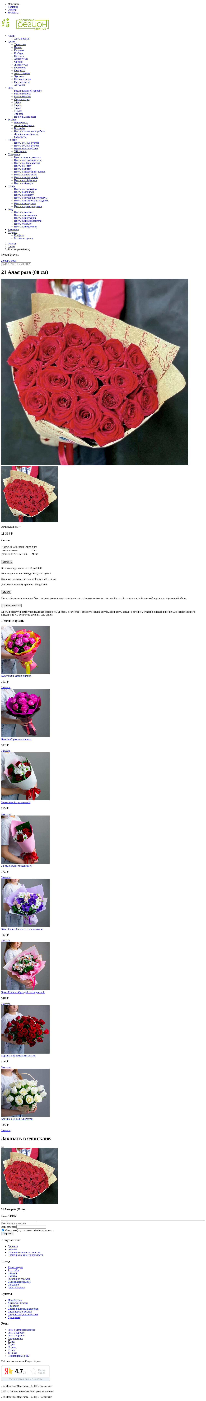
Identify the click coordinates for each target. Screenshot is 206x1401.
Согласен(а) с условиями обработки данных (29, 1230)
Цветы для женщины (25, 215)
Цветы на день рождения (28, 206)
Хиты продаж (21, 38)
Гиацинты (19, 70)
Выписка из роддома (19, 1281)
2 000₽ (5, 260)
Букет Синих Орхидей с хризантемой (22, 929)
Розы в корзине (22, 96)
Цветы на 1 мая (22, 165)
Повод (11, 186)
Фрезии (18, 61)
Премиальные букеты (26, 148)
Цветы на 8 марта (23, 183)
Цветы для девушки (25, 218)
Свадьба (12, 1276)
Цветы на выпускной (26, 177)
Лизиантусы (21, 64)
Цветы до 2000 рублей (26, 145)
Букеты (12, 119)
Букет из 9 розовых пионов (16, 675)
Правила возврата (11, 605)
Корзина (12, 1249)
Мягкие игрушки (23, 238)
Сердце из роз (21, 99)
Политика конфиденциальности (25, 1255)
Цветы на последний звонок (29, 171)
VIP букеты (20, 151)
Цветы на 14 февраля (25, 180)
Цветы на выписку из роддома (31, 200)
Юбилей (12, 1273)
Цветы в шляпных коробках (29, 131)
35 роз (17, 108)
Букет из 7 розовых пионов (16, 739)
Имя (3, 1223)
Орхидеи (19, 56)
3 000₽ (12, 260)
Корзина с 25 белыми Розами (17, 1118)
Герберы (18, 53)
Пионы (18, 47)
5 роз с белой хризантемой (15, 802)
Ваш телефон (8, 1226)
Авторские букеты (24, 125)
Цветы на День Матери (27, 163)
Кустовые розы (22, 79)
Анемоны (19, 85)
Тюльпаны (20, 44)
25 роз (17, 105)
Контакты (13, 12)
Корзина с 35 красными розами (18, 1055)
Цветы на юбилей (24, 192)
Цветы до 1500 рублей (26, 142)
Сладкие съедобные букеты (23, 1314)
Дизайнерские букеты (26, 134)
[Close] (2, 1147)
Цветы (11, 41)
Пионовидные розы (25, 116)
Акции (11, 35)
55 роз (11, 1350)
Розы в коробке (22, 93)
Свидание (13, 1284)
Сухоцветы (20, 137)
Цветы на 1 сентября (25, 189)
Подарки (12, 232)
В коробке (19, 128)
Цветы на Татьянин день (27, 160)
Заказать (5, 687)
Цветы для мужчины (25, 226)
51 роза (18, 111)
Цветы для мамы (23, 212)
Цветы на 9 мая (22, 168)
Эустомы (19, 76)
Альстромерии (22, 73)
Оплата (12, 9)
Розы (10, 87)
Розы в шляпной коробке (28, 90)
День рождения (16, 1287)
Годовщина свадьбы (19, 1278)
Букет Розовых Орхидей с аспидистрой (23, 992)
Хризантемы (21, 59)
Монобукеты (21, 122)
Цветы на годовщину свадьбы (30, 197)
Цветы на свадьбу (24, 194)
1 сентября (13, 1270)
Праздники (14, 154)
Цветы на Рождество (25, 174)
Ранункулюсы (21, 82)
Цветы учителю (23, 223)
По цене (12, 139)
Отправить (8, 1233)
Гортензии (20, 67)
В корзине (13, 229)
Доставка (13, 6)
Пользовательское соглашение (24, 1252)
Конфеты (19, 235)
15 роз (17, 102)
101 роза (18, 113)
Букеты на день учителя (27, 157)
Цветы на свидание (25, 203)
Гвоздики (19, 50)
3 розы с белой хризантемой (16, 865)
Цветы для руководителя (27, 220)
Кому (11, 209)
